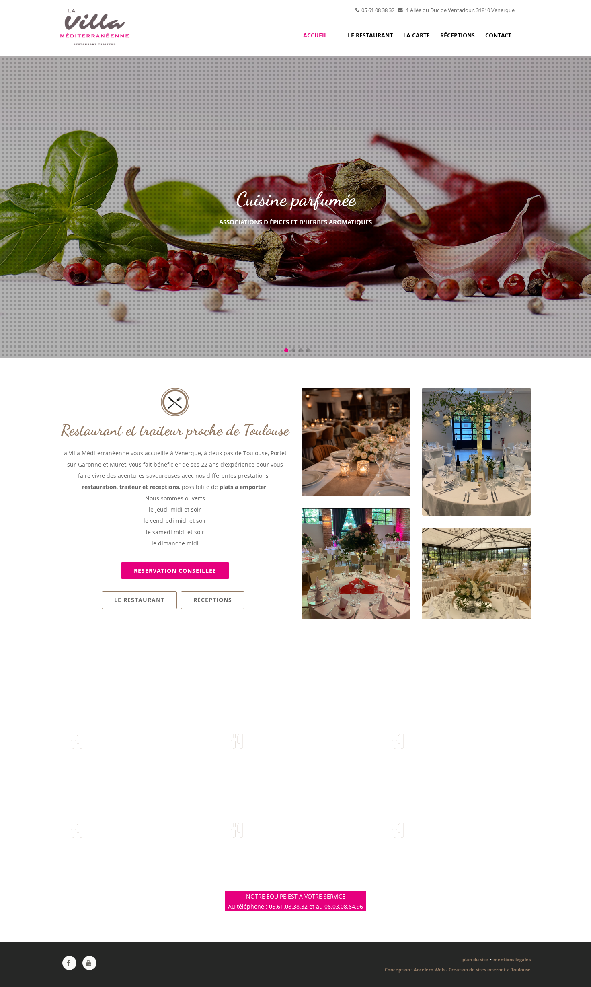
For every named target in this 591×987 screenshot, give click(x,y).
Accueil (315, 35)
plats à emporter (243, 487)
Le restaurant (370, 35)
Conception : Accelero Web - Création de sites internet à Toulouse (458, 969)
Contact (498, 35)
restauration (99, 487)
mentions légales (512, 959)
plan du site (475, 959)
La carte (416, 35)
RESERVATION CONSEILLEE (175, 570)
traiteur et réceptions (149, 487)
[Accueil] (94, 24)
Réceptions (457, 35)
